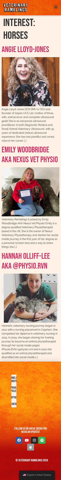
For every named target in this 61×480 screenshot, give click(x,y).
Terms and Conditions (14, 379)
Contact (14, 404)
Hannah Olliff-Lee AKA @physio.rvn (26, 261)
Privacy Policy (14, 389)
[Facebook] (19, 440)
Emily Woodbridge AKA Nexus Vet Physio (30, 155)
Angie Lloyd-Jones (25, 49)
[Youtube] (26, 440)
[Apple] (30, 447)
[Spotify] (42, 440)
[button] (56, 6)
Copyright (14, 397)
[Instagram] (34, 440)
